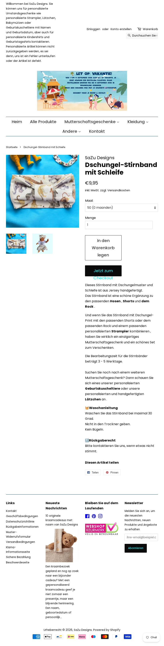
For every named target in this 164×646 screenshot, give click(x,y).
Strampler (120, 331)
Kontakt (97, 131)
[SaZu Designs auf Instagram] (100, 517)
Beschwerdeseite (17, 562)
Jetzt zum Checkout (103, 272)
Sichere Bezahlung (18, 557)
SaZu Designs (83, 630)
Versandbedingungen (20, 542)
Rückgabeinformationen (22, 527)
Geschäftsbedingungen (22, 516)
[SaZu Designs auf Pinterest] (94, 517)
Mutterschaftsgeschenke (90, 121)
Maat (89, 200)
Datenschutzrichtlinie (20, 522)
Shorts (128, 301)
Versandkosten (118, 190)
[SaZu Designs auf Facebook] (87, 517)
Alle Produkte (43, 121)
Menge (90, 217)
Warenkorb (150, 29)
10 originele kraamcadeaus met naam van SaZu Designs (62, 520)
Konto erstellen (121, 29)
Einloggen (93, 29)
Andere (70, 131)
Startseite (11, 147)
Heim (17, 121)
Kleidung (136, 121)
